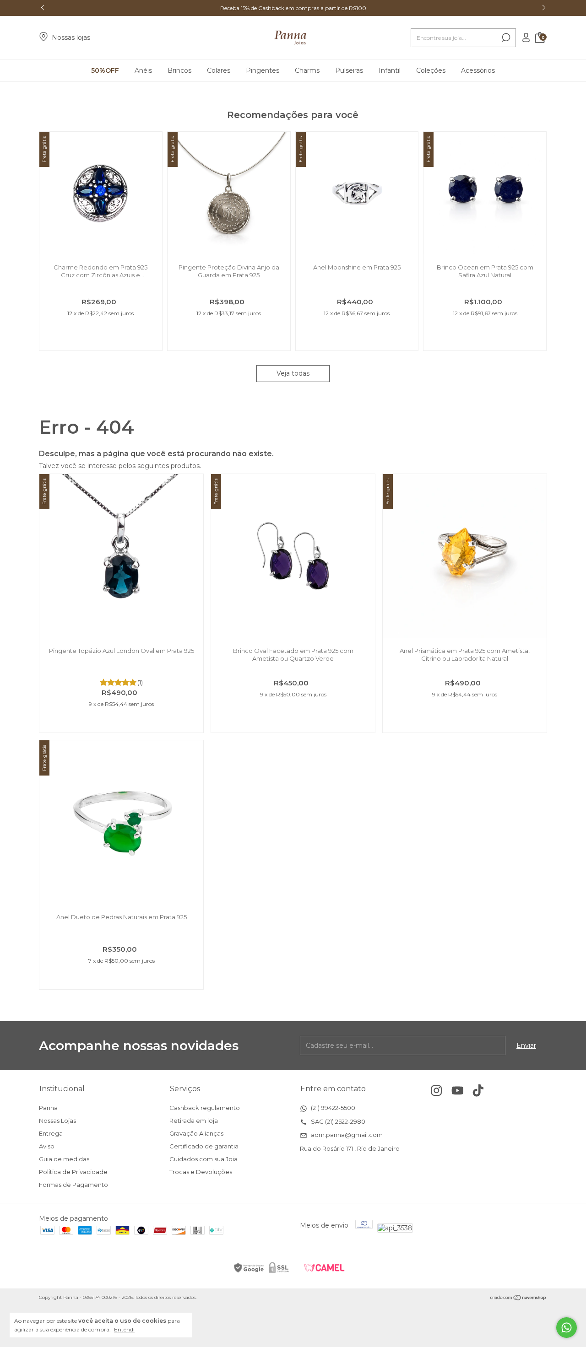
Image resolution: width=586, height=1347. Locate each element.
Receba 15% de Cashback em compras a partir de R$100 (293, 8)
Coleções (430, 70)
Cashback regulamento (204, 1107)
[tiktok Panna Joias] (478, 1090)
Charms (307, 70)
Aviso (46, 1146)
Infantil (390, 70)
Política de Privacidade (73, 1171)
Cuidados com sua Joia (203, 1159)
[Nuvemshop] (518, 1298)
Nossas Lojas (57, 1120)
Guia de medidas (64, 1159)
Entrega (51, 1133)
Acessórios (478, 70)
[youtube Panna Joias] (457, 1090)
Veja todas (293, 373)
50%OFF (105, 70)
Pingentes (262, 70)
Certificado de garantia (204, 1146)
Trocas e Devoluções (200, 1171)
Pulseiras (349, 70)
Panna (48, 1107)
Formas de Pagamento (73, 1184)
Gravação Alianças (196, 1133)
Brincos (179, 70)
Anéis (143, 70)
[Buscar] (505, 37)
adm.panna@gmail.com (346, 1134)
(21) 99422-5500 (332, 1107)
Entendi (124, 1329)
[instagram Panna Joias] (436, 1090)
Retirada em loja (193, 1120)
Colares (218, 70)
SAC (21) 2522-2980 (337, 1121)
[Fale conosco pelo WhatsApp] (566, 1327)
